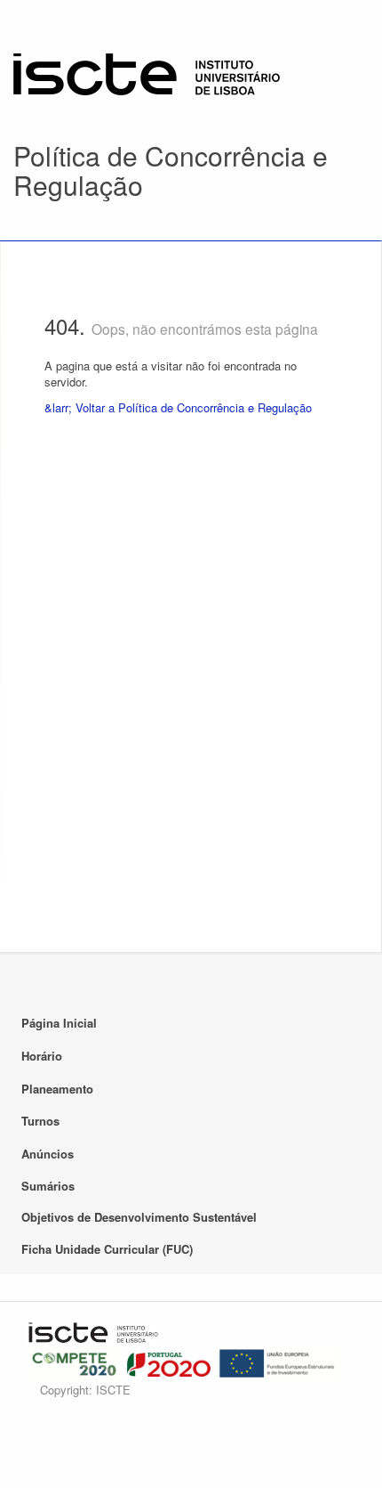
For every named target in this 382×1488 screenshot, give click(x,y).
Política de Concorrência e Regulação (170, 170)
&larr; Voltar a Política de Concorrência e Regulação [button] (178, 407)
